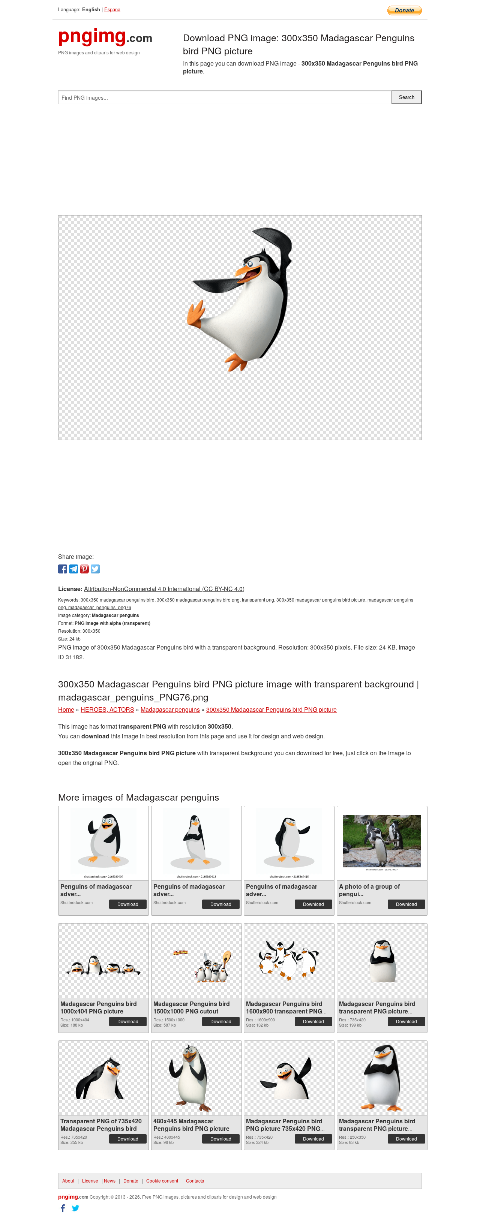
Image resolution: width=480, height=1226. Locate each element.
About (68, 1180)
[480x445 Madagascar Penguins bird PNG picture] (196, 1078)
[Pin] (84, 568)
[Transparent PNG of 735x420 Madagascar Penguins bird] (103, 1078)
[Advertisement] (240, 162)
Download (127, 904)
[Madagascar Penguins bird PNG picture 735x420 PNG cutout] (289, 1078)
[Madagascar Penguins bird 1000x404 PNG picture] (103, 961)
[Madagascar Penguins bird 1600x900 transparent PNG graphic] (289, 961)
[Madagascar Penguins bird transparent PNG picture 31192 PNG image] (382, 960)
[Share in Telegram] (73, 568)
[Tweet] (95, 568)
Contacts (195, 1180)
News (110, 1180)
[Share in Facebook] (62, 568)
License (90, 1180)
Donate (130, 1180)
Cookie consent (162, 1180)
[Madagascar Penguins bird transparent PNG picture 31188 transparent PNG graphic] (382, 1078)
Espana (112, 9)
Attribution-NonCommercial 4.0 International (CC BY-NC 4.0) (164, 588)
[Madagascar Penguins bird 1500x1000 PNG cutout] (196, 961)
